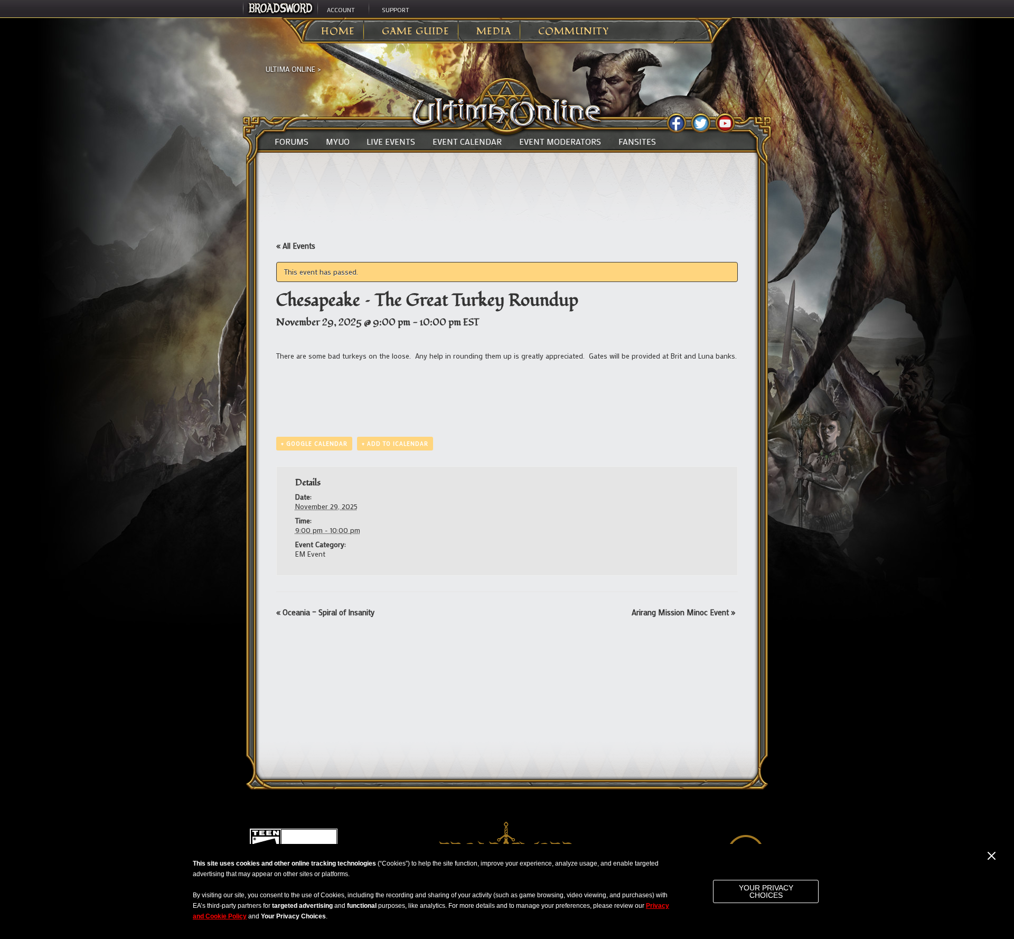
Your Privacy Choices (766, 891)
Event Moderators (560, 141)
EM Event (310, 554)
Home (338, 31)
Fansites (637, 141)
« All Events (295, 245)
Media (493, 31)
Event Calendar (467, 141)
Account (341, 9)
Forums (291, 141)
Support (395, 9)
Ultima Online (290, 69)
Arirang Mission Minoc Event (683, 612)
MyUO (338, 141)
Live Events (391, 141)
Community (573, 31)
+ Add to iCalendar (395, 443)
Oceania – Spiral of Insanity (325, 612)
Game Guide (415, 31)
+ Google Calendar (314, 443)
